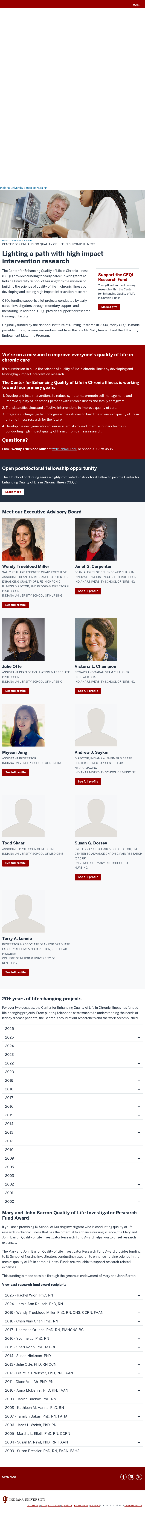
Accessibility (33, 1505)
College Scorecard (50, 1505)
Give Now (9, 1477)
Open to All (66, 1505)
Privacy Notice (81, 1505)
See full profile (15, 605)
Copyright (95, 1505)
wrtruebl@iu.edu (64, 449)
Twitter (139, 1477)
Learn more (13, 492)
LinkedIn (131, 1477)
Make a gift (109, 307)
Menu (136, 5)
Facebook (123, 1477)
